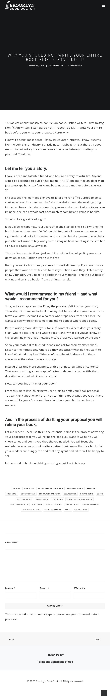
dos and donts (86, 494)
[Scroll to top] (104, 693)
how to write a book (19, 504)
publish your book (90, 504)
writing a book (80, 510)
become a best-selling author (50, 488)
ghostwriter (57, 499)
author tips (29, 488)
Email (44, 588)
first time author (24, 499)
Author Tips (57, 65)
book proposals (28, 494)
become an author (75, 488)
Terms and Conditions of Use (55, 661)
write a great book (53, 510)
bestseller (91, 488)
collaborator (70, 494)
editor (100, 494)
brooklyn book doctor (49, 494)
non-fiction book (54, 504)
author (16, 488)
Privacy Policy (55, 654)
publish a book (72, 504)
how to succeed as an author (79, 499)
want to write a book (31, 510)
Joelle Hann (37, 504)
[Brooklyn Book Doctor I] (20, 5)
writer (67, 510)
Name (10, 588)
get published (42, 499)
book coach (12, 494)
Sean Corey (76, 65)
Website (79, 588)
